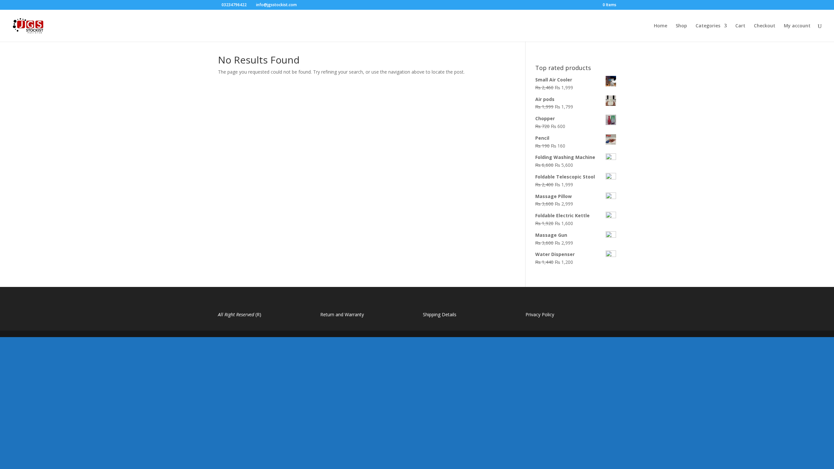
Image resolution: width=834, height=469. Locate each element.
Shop (681, 26)
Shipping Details (439, 314)
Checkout (764, 26)
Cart (740, 26)
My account (797, 26)
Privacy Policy (539, 314)
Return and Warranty (342, 314)
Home (660, 26)
